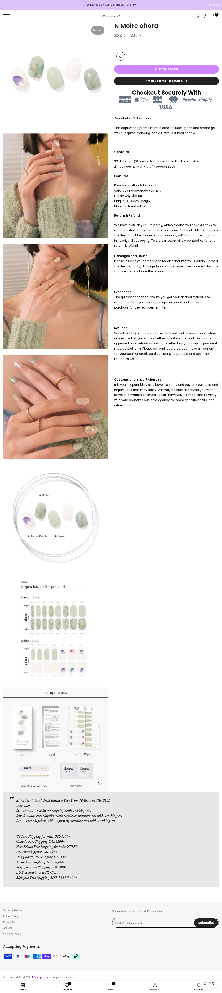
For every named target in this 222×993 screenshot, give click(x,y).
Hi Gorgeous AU (111, 16)
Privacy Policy (11, 922)
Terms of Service (12, 910)
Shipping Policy (12, 933)
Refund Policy (10, 916)
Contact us (9, 928)
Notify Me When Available (166, 81)
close (9, 5)
